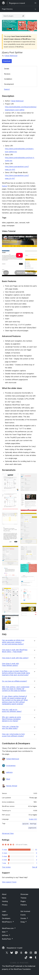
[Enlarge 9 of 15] (34, 495)
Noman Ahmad (11, 786)
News (4, 898)
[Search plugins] (23, 16)
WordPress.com (9, 928)
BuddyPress (7, 939)
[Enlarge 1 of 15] (16, 476)
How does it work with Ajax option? (15, 658)
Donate (24, 918)
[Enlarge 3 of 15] (16, 529)
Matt (5, 932)
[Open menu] (36, 3)
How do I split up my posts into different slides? (12, 710)
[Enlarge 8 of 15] (34, 476)
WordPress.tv (8, 922)
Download (6, 61)
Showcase (24, 894)
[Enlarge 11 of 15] (34, 548)
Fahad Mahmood (10, 56)
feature (4, 186)
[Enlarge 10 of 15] (34, 515)
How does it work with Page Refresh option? (10, 664)
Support (7, 89)
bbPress (6, 935)
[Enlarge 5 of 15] (16, 570)
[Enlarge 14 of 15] (34, 591)
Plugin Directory (7, 9)
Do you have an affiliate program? (14, 681)
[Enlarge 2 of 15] (16, 495)
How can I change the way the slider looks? (10, 727)
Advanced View (8, 833)
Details (6, 69)
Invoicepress (11, 766)
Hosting (5, 901)
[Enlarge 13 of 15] (34, 577)
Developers (6, 918)
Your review (6, 867)
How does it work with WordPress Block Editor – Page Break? (14, 651)
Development (9, 84)
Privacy (5, 905)
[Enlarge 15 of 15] (34, 605)
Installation (8, 79)
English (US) (33, 819)
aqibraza (9, 772)
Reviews (7, 74)
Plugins (23, 901)
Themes (23, 898)
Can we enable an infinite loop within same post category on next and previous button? (13, 642)
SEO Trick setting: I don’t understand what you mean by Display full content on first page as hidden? (15, 689)
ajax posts (25, 823)
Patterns (23, 905)
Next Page (33, 823)
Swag (23, 922)
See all (34, 867)
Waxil (8, 779)
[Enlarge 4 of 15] (16, 548)
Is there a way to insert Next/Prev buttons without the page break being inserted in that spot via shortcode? (16, 673)
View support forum (9, 882)
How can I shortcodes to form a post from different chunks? (13, 735)
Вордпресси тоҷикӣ (14, 948)
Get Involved (25, 911)
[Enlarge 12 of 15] (34, 565)
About (4, 894)
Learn (4, 911)
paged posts (32, 828)
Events (23, 915)
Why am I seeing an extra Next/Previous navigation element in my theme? (11, 719)
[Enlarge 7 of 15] (16, 617)
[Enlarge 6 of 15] (16, 590)
